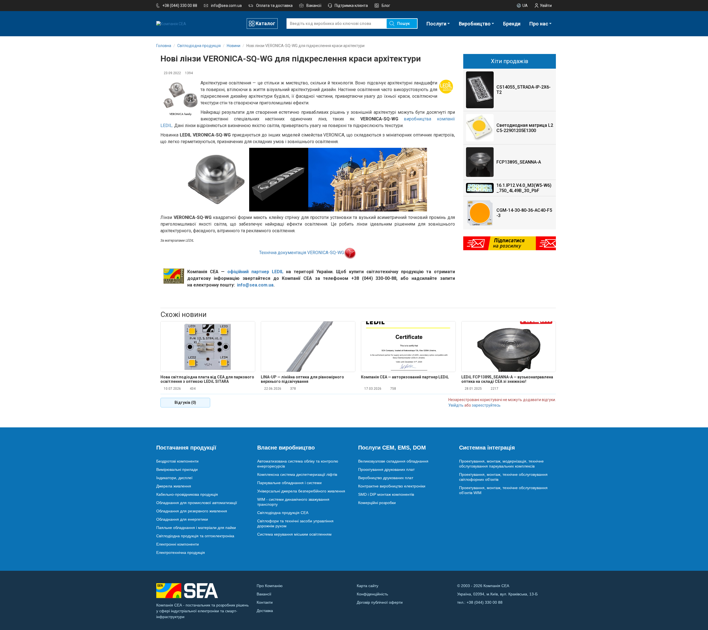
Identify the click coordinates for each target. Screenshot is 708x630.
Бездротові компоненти (177, 461)
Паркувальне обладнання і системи (289, 483)
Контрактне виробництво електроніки (391, 486)
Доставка (265, 610)
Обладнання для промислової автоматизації (196, 502)
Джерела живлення (173, 486)
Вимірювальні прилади (177, 469)
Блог (386, 5)
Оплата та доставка (274, 5)
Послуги (436, 24)
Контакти (265, 602)
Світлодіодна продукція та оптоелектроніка (195, 536)
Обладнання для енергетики (182, 519)
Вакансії (313, 5)
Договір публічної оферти (380, 602)
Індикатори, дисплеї (174, 478)
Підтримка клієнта (351, 5)
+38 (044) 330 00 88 (179, 5)
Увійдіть (456, 405)
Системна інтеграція (487, 448)
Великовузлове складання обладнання (393, 461)
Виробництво (475, 24)
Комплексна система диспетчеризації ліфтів (297, 474)
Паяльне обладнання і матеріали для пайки (196, 527)
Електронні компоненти (177, 544)
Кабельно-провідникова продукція (187, 494)
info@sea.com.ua (226, 5)
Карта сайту (367, 585)
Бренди (511, 24)
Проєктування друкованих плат (386, 469)
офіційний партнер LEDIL (255, 271)
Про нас (538, 24)
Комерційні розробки (377, 502)
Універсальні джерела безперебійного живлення (301, 491)
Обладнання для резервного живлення (191, 511)
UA (525, 5)
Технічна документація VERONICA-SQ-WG (301, 252)
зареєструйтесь (486, 405)
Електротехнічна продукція (180, 552)
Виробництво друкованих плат (385, 478)
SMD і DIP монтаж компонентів (386, 494)
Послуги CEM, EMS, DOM (392, 448)
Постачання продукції (186, 448)
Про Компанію (270, 585)
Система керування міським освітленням (294, 534)
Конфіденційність (372, 594)
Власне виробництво (286, 448)
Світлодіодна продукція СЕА (282, 512)
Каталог (265, 23)
